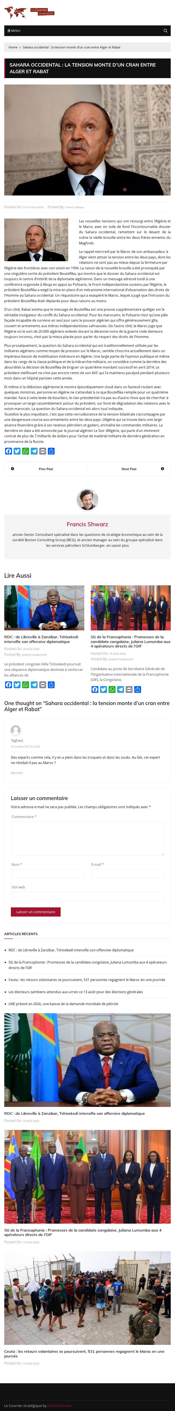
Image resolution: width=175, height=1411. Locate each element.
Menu (15, 31)
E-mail (97, 864)
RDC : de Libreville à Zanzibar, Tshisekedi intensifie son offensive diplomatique (41, 639)
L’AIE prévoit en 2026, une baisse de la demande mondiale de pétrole (63, 1003)
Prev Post (46, 469)
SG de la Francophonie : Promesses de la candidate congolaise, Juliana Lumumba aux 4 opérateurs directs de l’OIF (131, 641)
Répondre (17, 773)
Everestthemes (59, 1405)
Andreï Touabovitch (34, 655)
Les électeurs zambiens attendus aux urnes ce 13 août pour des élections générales (76, 992)
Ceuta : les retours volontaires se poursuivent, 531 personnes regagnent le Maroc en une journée (87, 979)
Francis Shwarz (74, 207)
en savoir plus (117, 545)
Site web (18, 887)
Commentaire (24, 816)
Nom (17, 864)
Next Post (129, 469)
